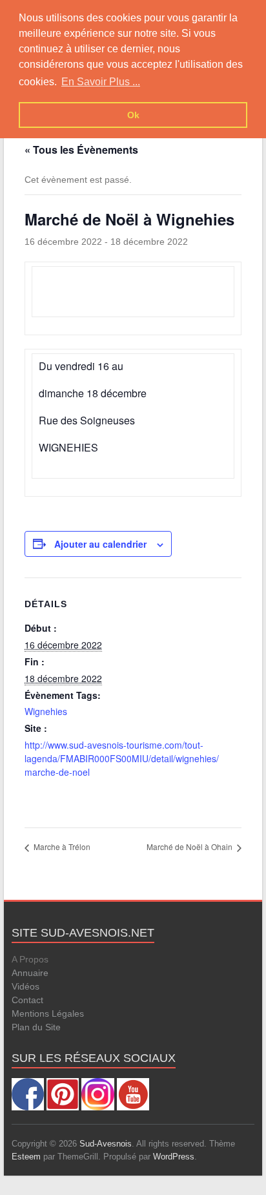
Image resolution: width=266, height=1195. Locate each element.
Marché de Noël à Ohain (190, 846)
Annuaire (30, 973)
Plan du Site (36, 1027)
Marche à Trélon (61, 846)
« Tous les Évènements (81, 149)
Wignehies (46, 711)
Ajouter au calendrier (100, 543)
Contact (27, 1000)
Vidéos (25, 986)
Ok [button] (133, 115)
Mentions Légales (48, 1013)
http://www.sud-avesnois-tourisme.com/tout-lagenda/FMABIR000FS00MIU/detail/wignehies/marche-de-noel (122, 758)
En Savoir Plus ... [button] (100, 81)
